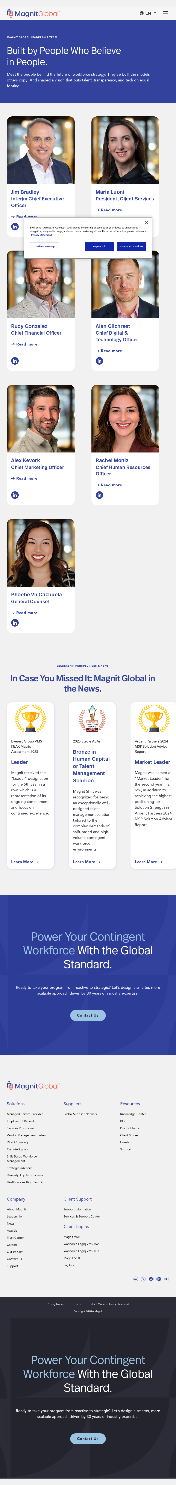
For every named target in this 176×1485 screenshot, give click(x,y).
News (10, 1223)
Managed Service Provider (25, 1114)
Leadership (14, 1216)
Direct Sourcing (17, 1142)
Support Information (77, 1209)
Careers (12, 1245)
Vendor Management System (27, 1135)
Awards (12, 1230)
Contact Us (14, 1259)
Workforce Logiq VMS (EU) (82, 1251)
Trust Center (15, 1238)
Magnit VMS (72, 1237)
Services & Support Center (82, 1216)
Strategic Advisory (19, 1168)
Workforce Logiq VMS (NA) (82, 1244)
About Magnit (16, 1209)
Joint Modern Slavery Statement (110, 1304)
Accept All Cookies (131, 246)
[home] (33, 13)
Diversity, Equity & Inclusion (25, 1175)
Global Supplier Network (80, 1114)
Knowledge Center (133, 1114)
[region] (88, 238)
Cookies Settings (44, 246)
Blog (123, 1121)
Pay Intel (69, 1265)
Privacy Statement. (41, 234)
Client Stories (129, 1135)
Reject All (99, 246)
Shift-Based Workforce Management (22, 1159)
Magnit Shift (72, 1258)
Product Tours (129, 1128)
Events (124, 1142)
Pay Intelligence (17, 1149)
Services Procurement (21, 1128)
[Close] (146, 222)
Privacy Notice (55, 1304)
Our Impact (15, 1252)
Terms (77, 1304)
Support (125, 1149)
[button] (148, 13)
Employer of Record (20, 1121)
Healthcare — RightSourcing (26, 1182)
